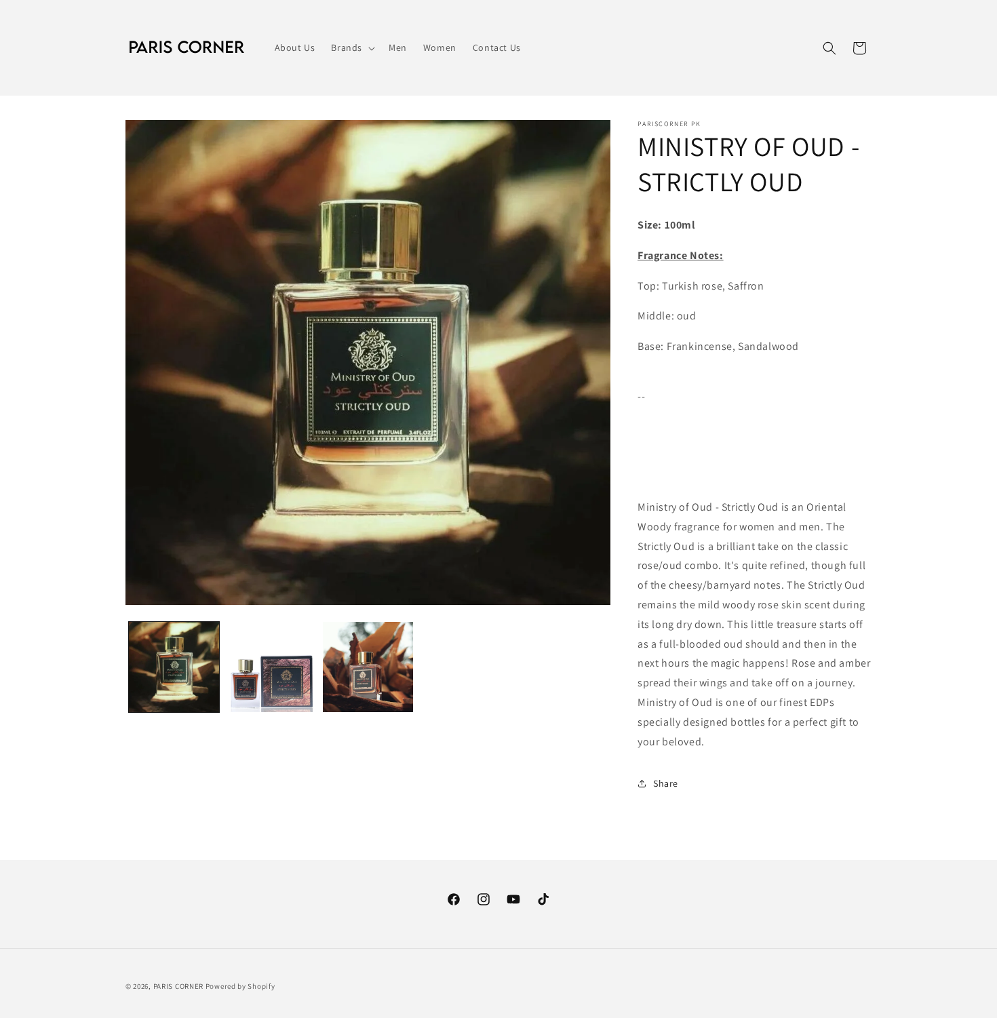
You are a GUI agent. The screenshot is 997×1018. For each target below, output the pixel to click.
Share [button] (665, 783)
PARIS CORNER (178, 986)
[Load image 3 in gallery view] (368, 667)
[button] (351, 47)
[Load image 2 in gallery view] (271, 667)
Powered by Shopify (240, 986)
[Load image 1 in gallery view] (174, 667)
